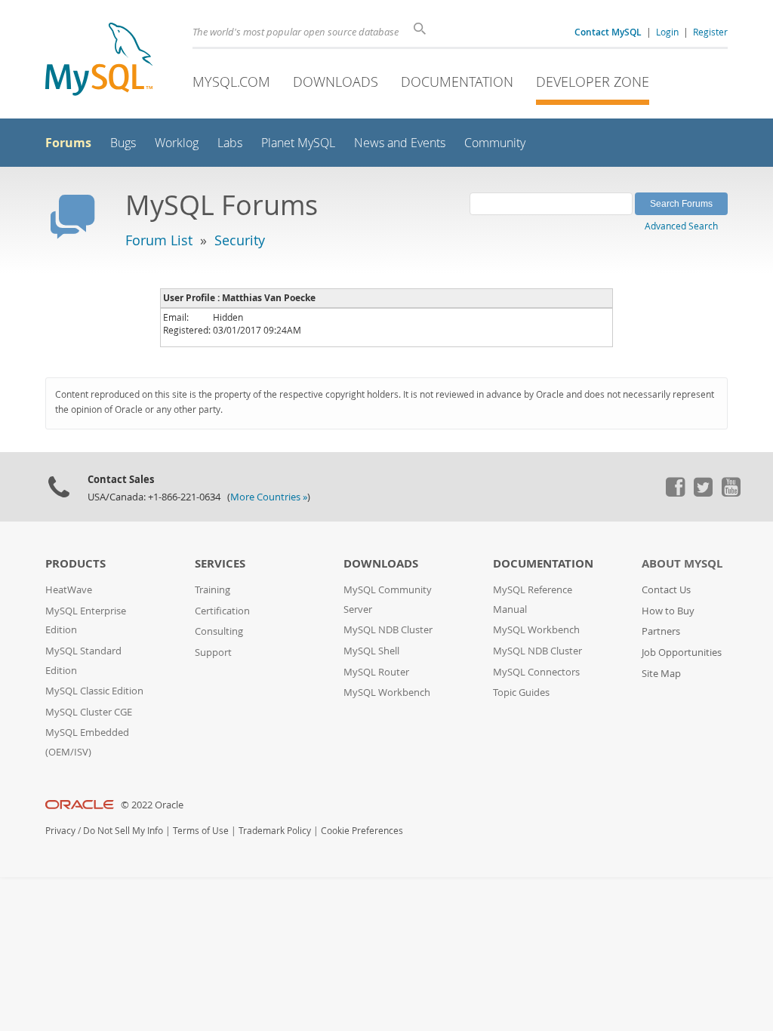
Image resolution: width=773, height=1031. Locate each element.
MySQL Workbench (386, 692)
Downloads (335, 81)
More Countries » (268, 497)
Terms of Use (201, 830)
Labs (229, 143)
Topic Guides (521, 692)
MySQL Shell (371, 651)
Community (494, 143)
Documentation (457, 81)
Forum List (158, 240)
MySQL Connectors (536, 672)
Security (239, 240)
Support (213, 652)
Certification (222, 611)
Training (212, 589)
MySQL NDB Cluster (388, 629)
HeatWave (68, 589)
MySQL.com (231, 81)
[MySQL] (99, 61)
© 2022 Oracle (152, 805)
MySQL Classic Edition (94, 691)
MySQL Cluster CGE (88, 712)
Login (667, 32)
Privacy (60, 830)
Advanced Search (681, 226)
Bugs (123, 143)
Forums (68, 142)
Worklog (177, 143)
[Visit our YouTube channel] (731, 493)
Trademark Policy (275, 830)
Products (75, 563)
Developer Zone (592, 81)
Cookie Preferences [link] (362, 830)
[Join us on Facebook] (675, 493)
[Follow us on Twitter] (703, 493)
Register (710, 32)
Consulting (219, 631)
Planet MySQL (298, 143)
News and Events (399, 143)
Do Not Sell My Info (123, 830)
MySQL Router (376, 672)
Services (220, 563)
